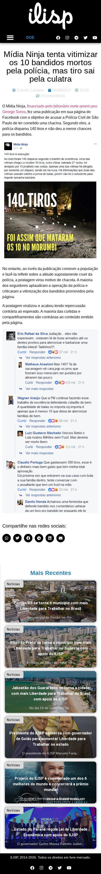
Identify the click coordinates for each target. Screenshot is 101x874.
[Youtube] (95, 38)
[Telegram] (76, 38)
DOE (30, 37)
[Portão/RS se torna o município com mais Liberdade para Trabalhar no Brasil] (50, 601)
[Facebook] (58, 38)
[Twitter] (85, 38)
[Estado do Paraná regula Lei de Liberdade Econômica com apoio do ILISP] (50, 828)
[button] (10, 37)
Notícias (13, 584)
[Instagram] (67, 38)
